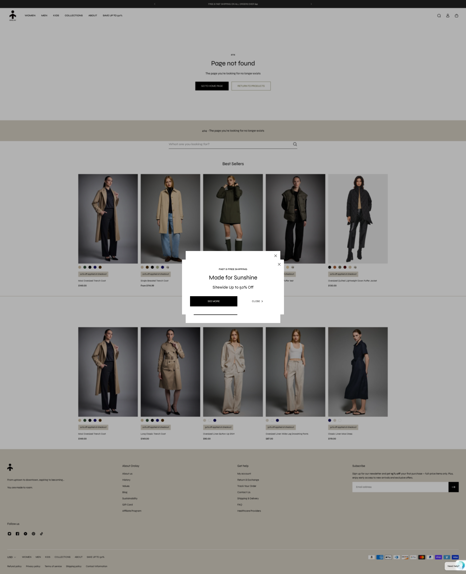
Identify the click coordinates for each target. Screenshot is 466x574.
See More (214, 301)
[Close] (275, 255)
